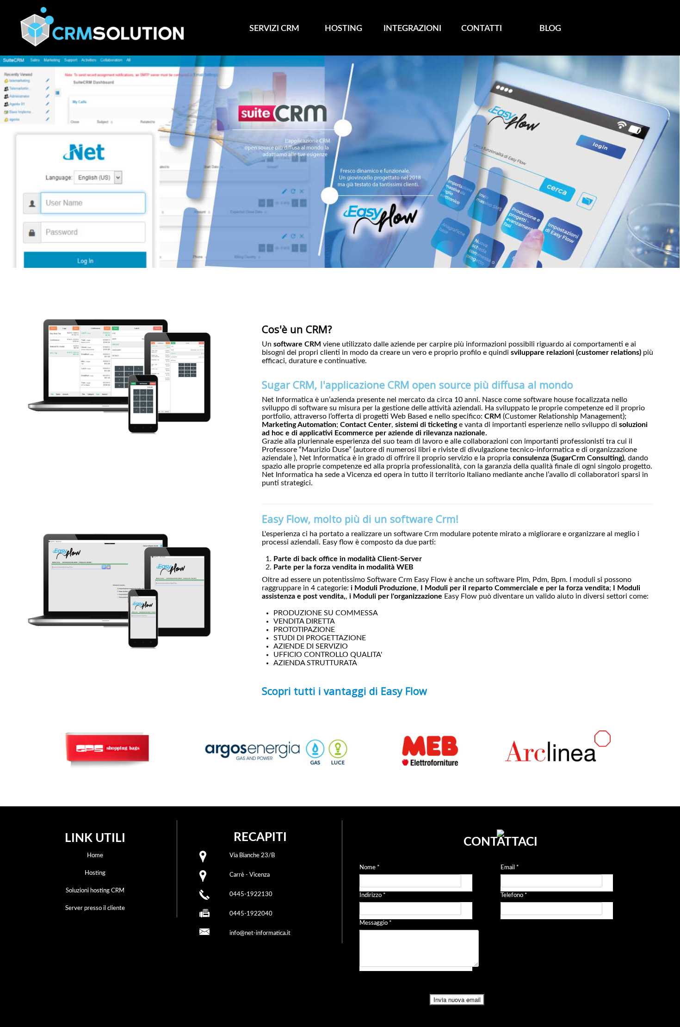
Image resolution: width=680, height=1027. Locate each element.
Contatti (481, 29)
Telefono (514, 895)
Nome (369, 868)
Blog (550, 29)
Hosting (343, 29)
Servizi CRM (274, 29)
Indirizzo (372, 895)
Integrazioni (412, 29)
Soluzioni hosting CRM (95, 891)
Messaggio (375, 923)
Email (510, 868)
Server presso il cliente (95, 908)
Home (95, 856)
